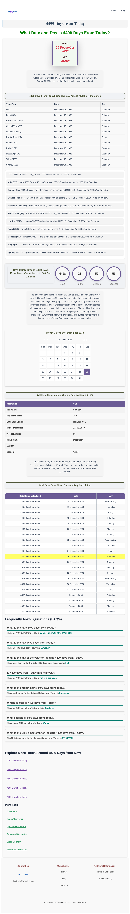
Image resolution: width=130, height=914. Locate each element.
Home (113, 11)
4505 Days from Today (17, 760)
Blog (123, 11)
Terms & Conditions (105, 872)
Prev (45, 340)
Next (84, 340)
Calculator (12, 811)
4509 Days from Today (17, 797)
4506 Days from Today (17, 770)
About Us (64, 885)
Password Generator (17, 834)
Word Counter (14, 842)
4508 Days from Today (17, 788)
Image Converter (15, 819)
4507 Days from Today (17, 779)
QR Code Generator (16, 827)
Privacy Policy (105, 879)
